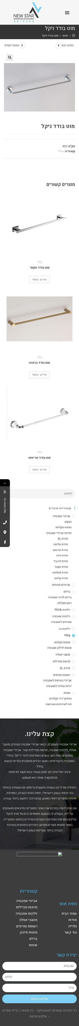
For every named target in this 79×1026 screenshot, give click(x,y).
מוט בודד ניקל (50, 35)
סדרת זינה (62, 555)
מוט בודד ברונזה (39, 362)
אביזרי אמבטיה (61, 516)
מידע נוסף (39, 279)
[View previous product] (22, 45)
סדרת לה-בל (61, 561)
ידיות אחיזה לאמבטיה (59, 686)
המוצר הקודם (12, 45)
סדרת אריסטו (60, 550)
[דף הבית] (73, 35)
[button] (67, 12)
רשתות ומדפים (61, 675)
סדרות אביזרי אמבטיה (59, 533)
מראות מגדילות (61, 661)
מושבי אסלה (63, 654)
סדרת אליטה (60, 544)
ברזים (67, 591)
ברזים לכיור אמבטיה (60, 597)
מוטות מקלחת (64, 527)
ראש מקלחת (64, 603)
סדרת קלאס (61, 578)
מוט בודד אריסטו (40, 457)
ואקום (68, 522)
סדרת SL (63, 539)
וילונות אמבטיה (61, 616)
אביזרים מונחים (61, 585)
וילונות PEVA (62, 610)
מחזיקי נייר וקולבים (60, 698)
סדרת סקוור (61, 567)
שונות (67, 693)
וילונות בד (64, 629)
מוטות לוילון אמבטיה (59, 648)
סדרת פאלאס (60, 572)
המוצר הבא (68, 45)
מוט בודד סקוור (40, 267)
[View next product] (59, 45)
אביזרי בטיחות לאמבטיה (57, 680)
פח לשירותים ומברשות (59, 704)
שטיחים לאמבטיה (61, 622)
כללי (61, 151)
